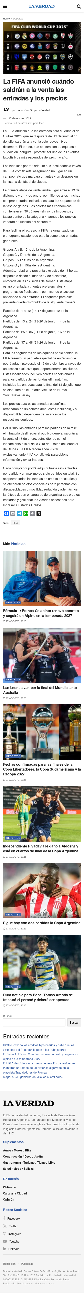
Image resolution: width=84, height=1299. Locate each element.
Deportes (18, 18)
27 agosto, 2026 (15, 621)
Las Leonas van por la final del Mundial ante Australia (40, 690)
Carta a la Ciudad (15, 1193)
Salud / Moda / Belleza (18, 1168)
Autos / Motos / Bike (17, 1150)
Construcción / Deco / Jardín (23, 1156)
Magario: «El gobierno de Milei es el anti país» (33, 1077)
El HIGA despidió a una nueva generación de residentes (39, 1063)
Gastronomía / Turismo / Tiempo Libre (29, 1162)
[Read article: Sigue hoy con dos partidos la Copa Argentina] (42, 890)
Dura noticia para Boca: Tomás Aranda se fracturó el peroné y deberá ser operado (38, 997)
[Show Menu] (5, 6)
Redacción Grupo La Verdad (33, 110)
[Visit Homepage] (42, 6)
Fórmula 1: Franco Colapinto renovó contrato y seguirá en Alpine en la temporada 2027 (41, 613)
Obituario (9, 1187)
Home (6, 18)
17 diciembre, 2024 (20, 118)
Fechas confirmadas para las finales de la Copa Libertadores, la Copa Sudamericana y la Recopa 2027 (42, 769)
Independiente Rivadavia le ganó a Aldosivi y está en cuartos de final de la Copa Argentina (40, 848)
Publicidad (27, 1264)
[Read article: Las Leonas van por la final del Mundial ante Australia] (42, 655)
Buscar (7, 1016)
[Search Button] (79, 6)
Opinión (8, 1199)
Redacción (9, 1264)
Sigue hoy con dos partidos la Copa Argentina (41, 922)
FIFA (15, 523)
